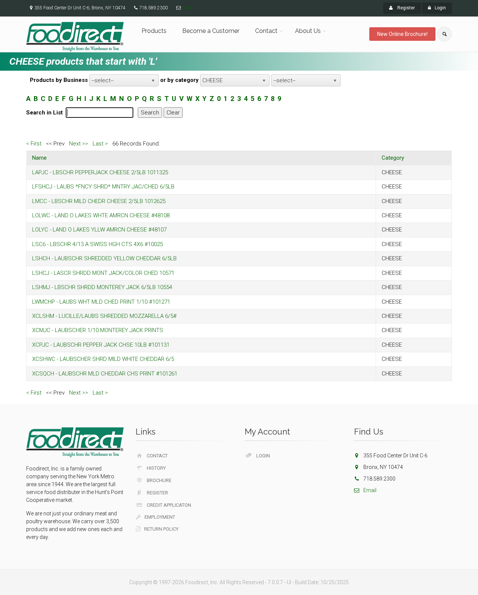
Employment (160, 517)
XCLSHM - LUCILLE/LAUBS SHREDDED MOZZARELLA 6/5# (104, 316)
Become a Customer (210, 30)
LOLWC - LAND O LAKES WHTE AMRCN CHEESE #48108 (101, 215)
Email (188, 7)
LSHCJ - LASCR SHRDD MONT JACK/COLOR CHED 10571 (103, 273)
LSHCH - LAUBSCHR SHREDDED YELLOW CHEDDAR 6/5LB (104, 258)
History (156, 468)
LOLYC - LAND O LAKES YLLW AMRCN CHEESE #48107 (99, 229)
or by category (179, 80)
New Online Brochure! (402, 34)
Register (405, 7)
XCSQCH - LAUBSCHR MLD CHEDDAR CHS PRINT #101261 (104, 373)
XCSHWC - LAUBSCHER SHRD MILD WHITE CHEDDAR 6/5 (103, 359)
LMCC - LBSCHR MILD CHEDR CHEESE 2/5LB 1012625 (98, 201)
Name (39, 157)
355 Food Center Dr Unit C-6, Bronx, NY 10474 (79, 7)
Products (154, 30)
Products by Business (59, 80)
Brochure (159, 480)
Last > (100, 143)
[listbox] (124, 80)
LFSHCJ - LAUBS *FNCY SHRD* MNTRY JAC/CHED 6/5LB (103, 186)
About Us (308, 30)
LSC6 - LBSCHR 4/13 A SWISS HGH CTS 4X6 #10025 (97, 244)
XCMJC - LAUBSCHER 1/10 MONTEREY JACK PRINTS (97, 330)
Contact (266, 30)
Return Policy (161, 529)
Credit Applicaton (169, 505)
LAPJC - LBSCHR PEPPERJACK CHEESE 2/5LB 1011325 (100, 172)
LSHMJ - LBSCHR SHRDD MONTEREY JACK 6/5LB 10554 (102, 287)
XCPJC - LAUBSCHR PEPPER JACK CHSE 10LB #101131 (101, 344)
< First (33, 143)
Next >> (78, 143)
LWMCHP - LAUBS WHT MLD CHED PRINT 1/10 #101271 (101, 301)
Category (393, 157)
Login (440, 7)
